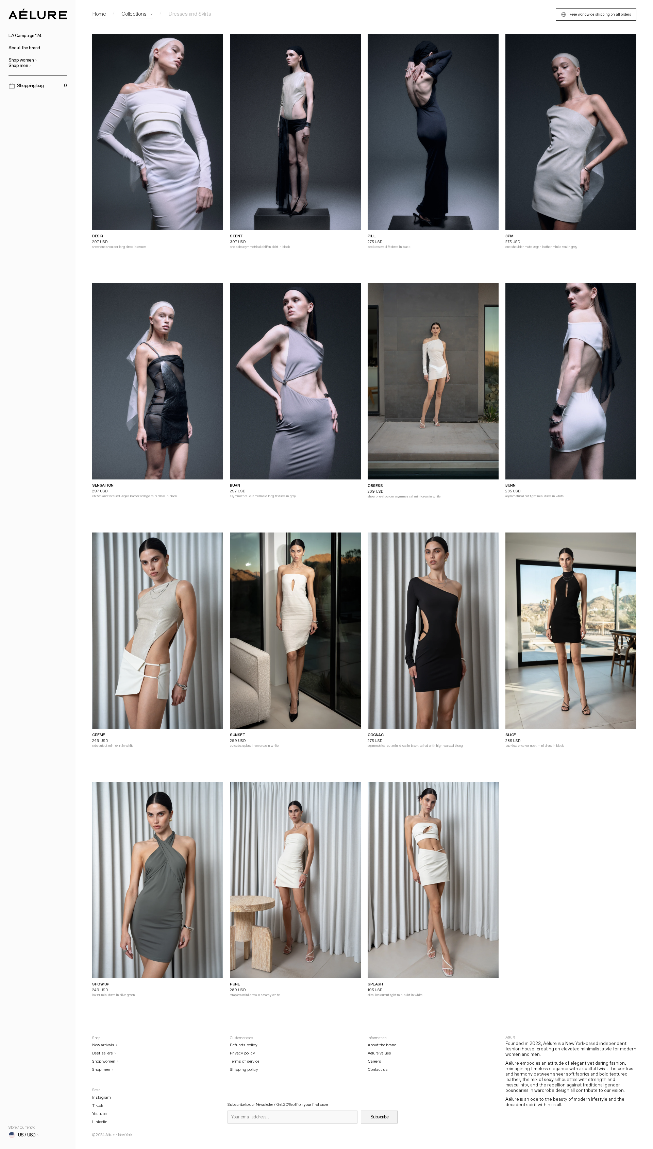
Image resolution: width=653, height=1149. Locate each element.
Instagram (101, 1097)
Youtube (99, 1113)
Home (99, 14)
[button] (38, 85)
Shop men (18, 65)
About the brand (24, 48)
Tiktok (97, 1105)
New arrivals (103, 1045)
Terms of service (244, 1061)
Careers (374, 1061)
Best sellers (102, 1053)
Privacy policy (242, 1053)
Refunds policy (243, 1045)
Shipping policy (244, 1069)
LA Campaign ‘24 (25, 35)
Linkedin (99, 1122)
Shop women (21, 60)
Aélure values (379, 1053)
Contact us (378, 1069)
